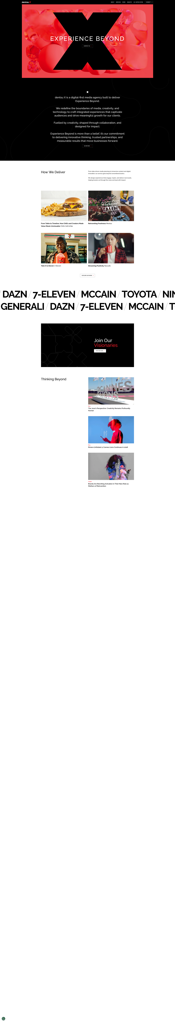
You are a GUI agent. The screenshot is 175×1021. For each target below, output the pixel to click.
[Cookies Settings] (3, 1018)
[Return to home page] (26, 2)
